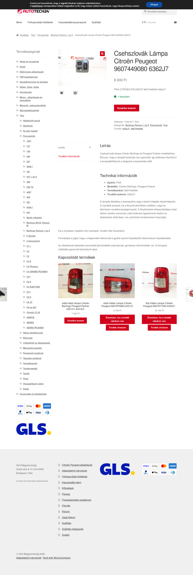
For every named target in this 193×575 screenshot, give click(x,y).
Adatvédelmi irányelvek (74, 470)
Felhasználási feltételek (40, 22)
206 (28, 156)
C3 (28, 256)
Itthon (19, 22)
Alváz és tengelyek (29, 61)
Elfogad (154, 4)
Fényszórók (43, 34)
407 (28, 202)
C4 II (29, 281)
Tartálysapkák (30, 368)
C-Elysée (31, 235)
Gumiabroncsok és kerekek (34, 81)
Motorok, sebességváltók (33, 105)
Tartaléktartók (30, 363)
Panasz (66, 494)
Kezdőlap (24, 34)
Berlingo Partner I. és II (62, 34)
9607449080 (137, 128)
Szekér (66, 535)
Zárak (26, 388)
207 (28, 161)
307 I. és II (32, 176)
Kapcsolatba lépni (71, 482)
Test (33, 34)
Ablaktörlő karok (31, 120)
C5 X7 (29, 302)
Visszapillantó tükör (33, 383)
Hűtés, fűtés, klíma (29, 86)
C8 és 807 (31, 307)
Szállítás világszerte (72, 529)
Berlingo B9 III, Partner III (38, 224)
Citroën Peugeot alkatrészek (77, 465)
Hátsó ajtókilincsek (33, 332)
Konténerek (26, 92)
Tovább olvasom (117, 327)
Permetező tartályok (33, 353)
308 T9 (30, 186)
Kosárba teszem (126, 108)
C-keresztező (33, 240)
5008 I (30, 207)
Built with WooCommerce (56, 557)
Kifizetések (68, 488)
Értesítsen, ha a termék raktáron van (117, 319)
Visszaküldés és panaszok (72, 22)
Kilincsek (28, 337)
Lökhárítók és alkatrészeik (36, 342)
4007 (29, 192)
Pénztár (66, 505)
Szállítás (96, 22)
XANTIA (30, 317)
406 (28, 197)
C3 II (29, 261)
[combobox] (159, 11)
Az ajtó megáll (30, 130)
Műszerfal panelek (32, 347)
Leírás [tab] (61, 147)
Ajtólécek (28, 125)
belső (22, 66)
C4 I (28, 276)
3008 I (30, 166)
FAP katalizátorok (29, 76)
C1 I (28, 246)
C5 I (28, 291)
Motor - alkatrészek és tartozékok (31, 99)
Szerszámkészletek (29, 110)
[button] (102, 53)
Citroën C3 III (33, 312)
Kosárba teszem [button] (75, 320)
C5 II (29, 297)
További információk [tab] (69, 156)
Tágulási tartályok (32, 358)
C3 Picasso (32, 266)
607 (28, 212)
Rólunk (66, 511)
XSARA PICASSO (35, 327)
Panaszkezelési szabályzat (76, 500)
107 (28, 146)
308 (28, 181)
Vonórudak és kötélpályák (33, 393)
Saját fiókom (68, 517)
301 (28, 171)
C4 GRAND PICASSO (37, 271)
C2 (28, 251)
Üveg (25, 378)
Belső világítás (34, 217)
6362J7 (126, 128)
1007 (29, 140)
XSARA (30, 322)
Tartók (26, 373)
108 (28, 151)
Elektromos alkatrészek (32, 71)
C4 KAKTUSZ (33, 286)
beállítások (37, 6)
